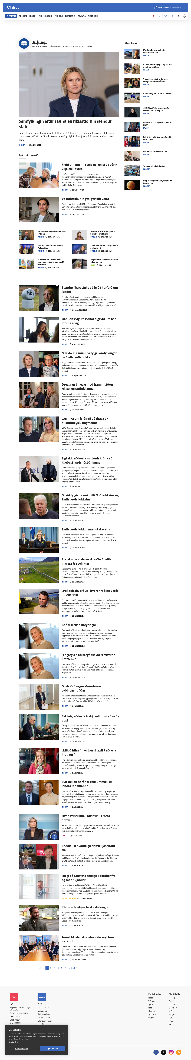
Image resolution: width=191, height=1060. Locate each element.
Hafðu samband (44, 1014)
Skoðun (151, 1011)
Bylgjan (172, 1015)
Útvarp (151, 1018)
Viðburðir (173, 1008)
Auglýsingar (42, 1011)
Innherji (172, 998)
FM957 (171, 1018)
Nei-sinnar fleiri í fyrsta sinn (155, 152)
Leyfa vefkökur (52, 1049)
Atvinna (172, 1005)
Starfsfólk (41, 1024)
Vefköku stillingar (21, 1049)
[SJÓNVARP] (165, 16)
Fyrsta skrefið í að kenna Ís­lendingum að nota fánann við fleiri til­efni (51, 262)
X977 (171, 1021)
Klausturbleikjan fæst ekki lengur (85, 907)
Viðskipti (152, 1001)
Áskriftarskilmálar (45, 1021)
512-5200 (45, 1008)
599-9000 (17, 1023)
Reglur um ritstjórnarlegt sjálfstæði (20, 1009)
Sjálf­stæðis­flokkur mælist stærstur (86, 529)
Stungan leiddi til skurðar (154, 166)
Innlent (22, 145)
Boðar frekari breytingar (79, 625)
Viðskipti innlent (69, 898)
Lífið (63, 835)
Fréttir (150, 998)
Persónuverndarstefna (19, 1013)
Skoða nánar (13, 1042)
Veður (171, 1011)
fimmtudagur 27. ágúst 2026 (169, 8)
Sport (92, 265)
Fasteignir (173, 1001)
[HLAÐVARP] (159, 16)
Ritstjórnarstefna (44, 1018)
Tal (170, 1025)
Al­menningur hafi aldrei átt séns (157, 94)
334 (73, 968)
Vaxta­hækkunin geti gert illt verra (85, 199)
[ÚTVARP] (171, 16)
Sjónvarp (152, 1015)
